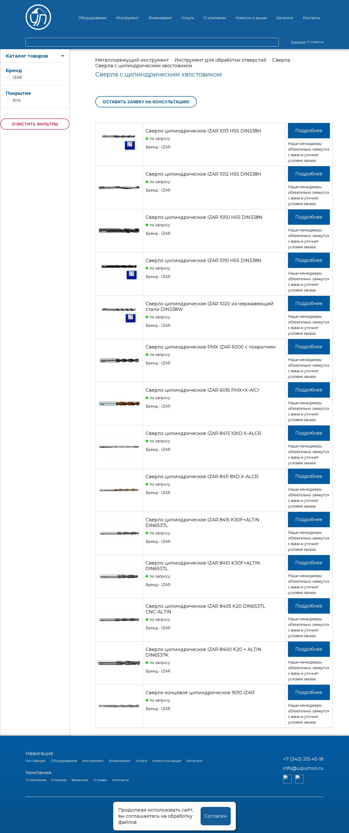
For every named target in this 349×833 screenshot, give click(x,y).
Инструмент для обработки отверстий (220, 60)
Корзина (298, 42)
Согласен (215, 816)
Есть (17, 100)
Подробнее (308, 130)
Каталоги (194, 761)
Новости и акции (166, 761)
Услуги (141, 761)
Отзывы (100, 780)
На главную (35, 761)
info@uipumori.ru (303, 768)
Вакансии (80, 780)
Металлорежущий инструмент (132, 60)
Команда (59, 780)
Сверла (281, 60)
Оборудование (64, 761)
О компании (36, 780)
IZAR (17, 77)
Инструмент (93, 761)
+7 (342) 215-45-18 (303, 759)
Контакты (120, 780)
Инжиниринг (120, 761)
